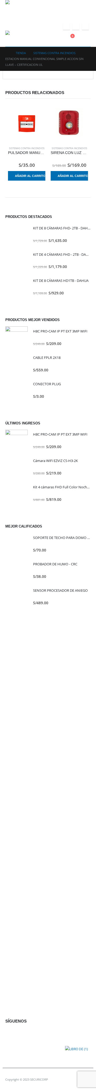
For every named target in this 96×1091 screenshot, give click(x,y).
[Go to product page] (26, 123)
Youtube (22, 1033)
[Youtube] (75, 26)
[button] (87, 38)
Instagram (34, 1033)
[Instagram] (85, 26)
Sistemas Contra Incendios (27, 148)
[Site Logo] (21, 8)
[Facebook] (66, 26)
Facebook (11, 1033)
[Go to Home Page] (6, 53)
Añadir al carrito (30, 175)
